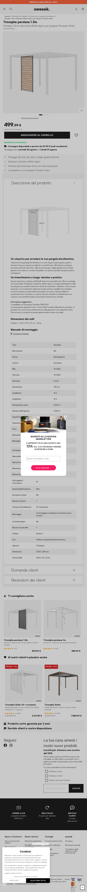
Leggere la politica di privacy (13, 873)
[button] (4, 883)
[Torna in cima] (82, 887)
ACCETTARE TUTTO (38, 880)
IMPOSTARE (14, 880)
